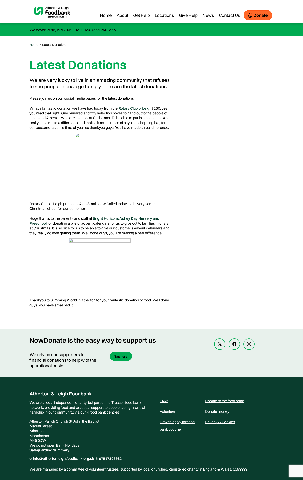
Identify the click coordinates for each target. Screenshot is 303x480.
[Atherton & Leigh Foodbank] (52, 21)
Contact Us (229, 15)
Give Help (188, 15)
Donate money (217, 411)
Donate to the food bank (224, 401)
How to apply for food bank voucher (177, 423)
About (122, 15)
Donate (260, 15)
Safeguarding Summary (49, 450)
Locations (164, 15)
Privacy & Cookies (220, 422)
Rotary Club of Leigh (135, 108)
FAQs (164, 401)
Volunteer (168, 411)
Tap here (120, 356)
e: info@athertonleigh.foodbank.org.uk (61, 459)
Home (106, 15)
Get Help (141, 15)
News (208, 15)
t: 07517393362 (109, 459)
